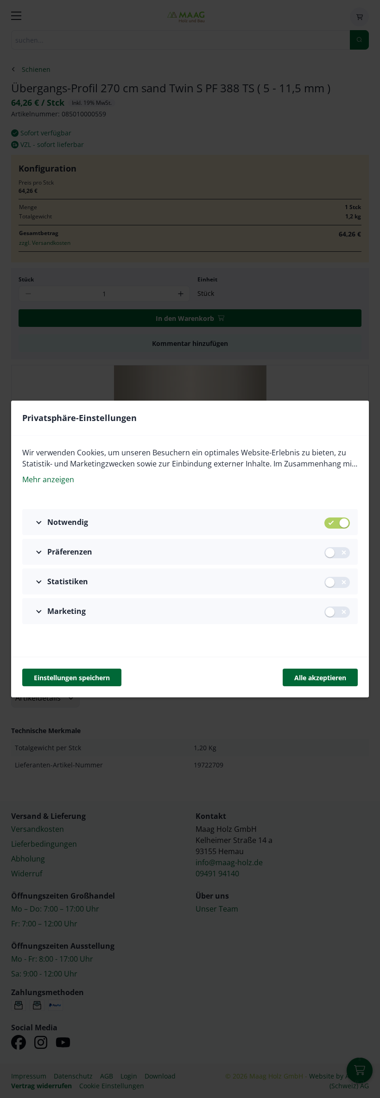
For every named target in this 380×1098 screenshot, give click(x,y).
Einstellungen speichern (72, 677)
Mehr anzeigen (48, 479)
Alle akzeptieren (320, 677)
